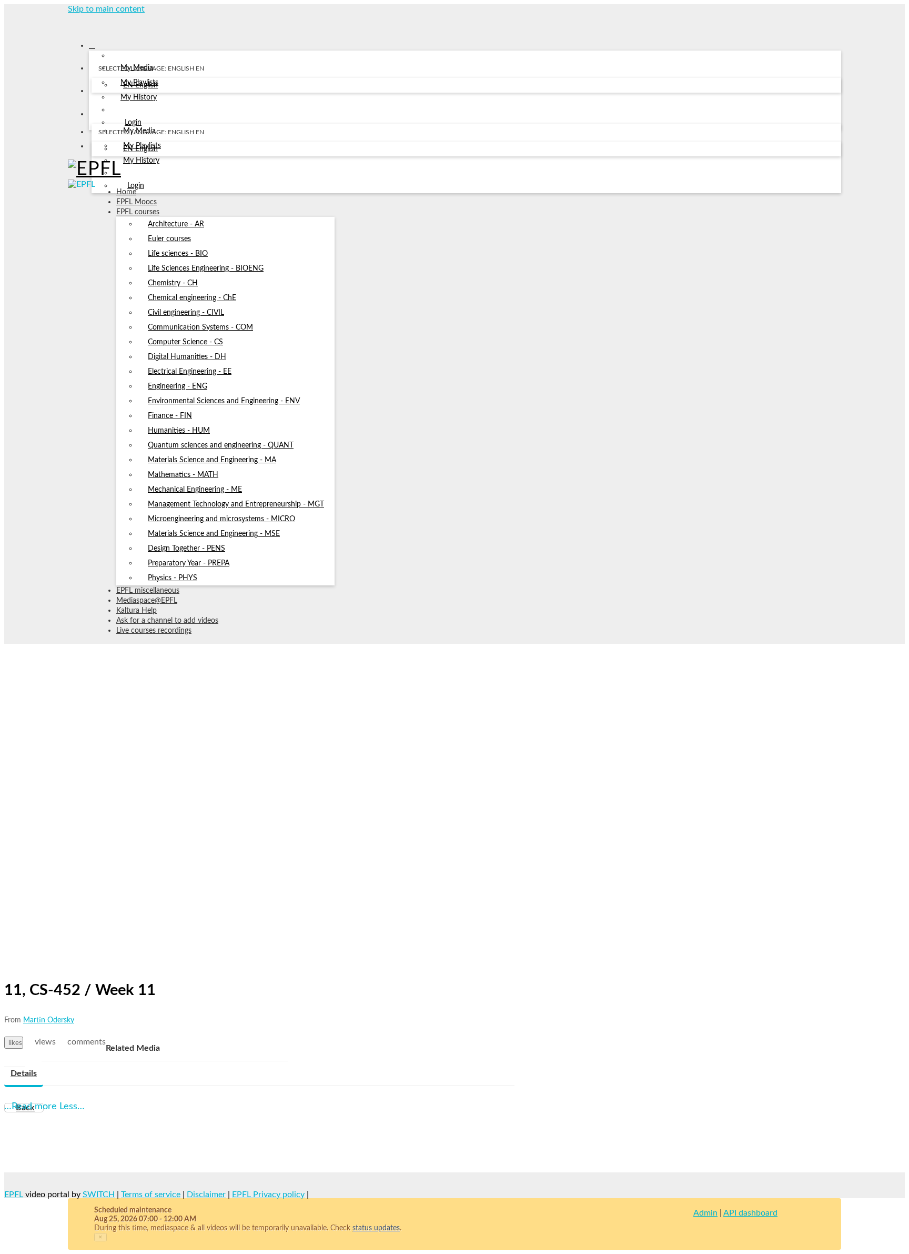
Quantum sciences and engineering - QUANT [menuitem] (221, 445)
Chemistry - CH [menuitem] (173, 283)
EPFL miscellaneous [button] (147, 590)
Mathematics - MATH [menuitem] (183, 475)
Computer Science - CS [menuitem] (185, 342)
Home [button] (126, 192)
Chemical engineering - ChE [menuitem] (192, 298)
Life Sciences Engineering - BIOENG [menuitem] (206, 268)
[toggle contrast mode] (98, 148)
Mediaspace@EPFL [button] (146, 600)
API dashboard (750, 1213)
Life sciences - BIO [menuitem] (178, 253)
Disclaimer (206, 1194)
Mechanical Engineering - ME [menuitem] (195, 489)
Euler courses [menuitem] (169, 239)
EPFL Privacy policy (268, 1194)
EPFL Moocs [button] (136, 202)
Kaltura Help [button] (136, 610)
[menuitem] (140, 85)
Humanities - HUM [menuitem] (179, 430)
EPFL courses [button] (137, 212)
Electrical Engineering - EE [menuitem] (189, 371)
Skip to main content (106, 9)
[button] (71, 23)
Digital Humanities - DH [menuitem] (187, 357)
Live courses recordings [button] (153, 630)
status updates (376, 1228)
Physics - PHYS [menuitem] (172, 578)
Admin (705, 1213)
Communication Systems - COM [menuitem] (200, 327)
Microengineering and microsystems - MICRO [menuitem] (221, 519)
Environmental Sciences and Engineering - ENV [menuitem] (224, 401)
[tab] (23, 1074)
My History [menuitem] (138, 97)
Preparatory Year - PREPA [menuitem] (188, 563)
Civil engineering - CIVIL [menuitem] (186, 312)
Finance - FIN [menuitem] (170, 416)
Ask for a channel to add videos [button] (167, 620)
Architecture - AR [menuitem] (176, 224)
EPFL (13, 1194)
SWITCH (99, 1194)
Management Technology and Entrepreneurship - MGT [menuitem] (236, 504)
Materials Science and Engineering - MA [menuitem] (212, 460)
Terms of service (150, 1194)
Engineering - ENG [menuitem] (177, 386)
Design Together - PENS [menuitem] (186, 548)
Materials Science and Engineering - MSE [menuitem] (214, 534)
